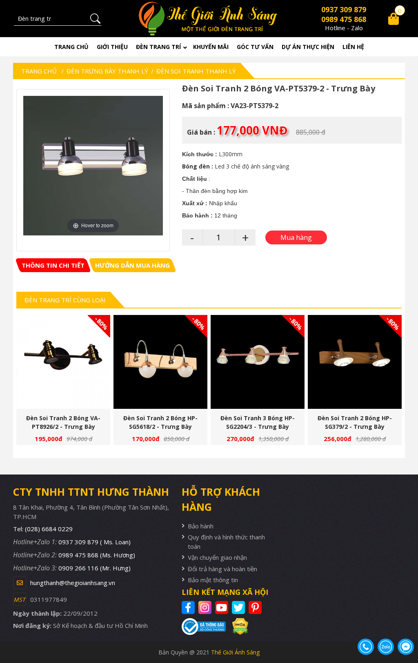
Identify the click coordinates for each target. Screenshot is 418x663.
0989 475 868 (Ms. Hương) (96, 555)
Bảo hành (200, 526)
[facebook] (189, 607)
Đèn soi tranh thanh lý (196, 71)
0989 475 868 (343, 19)
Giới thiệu (112, 47)
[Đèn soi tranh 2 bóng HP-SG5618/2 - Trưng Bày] (160, 362)
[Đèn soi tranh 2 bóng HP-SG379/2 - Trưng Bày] (355, 362)
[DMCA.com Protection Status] (237, 626)
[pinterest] (256, 607)
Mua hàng (66, 367)
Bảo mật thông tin (213, 580)
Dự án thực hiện (308, 47)
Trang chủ (71, 47)
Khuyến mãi (211, 47)
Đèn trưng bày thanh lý (107, 71)
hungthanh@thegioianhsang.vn (72, 583)
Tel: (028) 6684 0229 (43, 529)
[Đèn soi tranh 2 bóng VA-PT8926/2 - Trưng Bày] (63, 362)
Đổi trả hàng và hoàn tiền (222, 569)
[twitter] (239, 607)
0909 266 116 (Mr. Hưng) (94, 568)
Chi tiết (60, 367)
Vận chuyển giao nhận (217, 557)
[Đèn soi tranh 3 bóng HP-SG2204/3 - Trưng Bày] (258, 362)
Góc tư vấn (255, 47)
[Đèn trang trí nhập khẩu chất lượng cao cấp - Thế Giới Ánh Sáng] (209, 18)
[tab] (53, 265)
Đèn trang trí (158, 47)
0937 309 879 (343, 9)
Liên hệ (353, 47)
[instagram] (205, 607)
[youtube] (222, 607)
